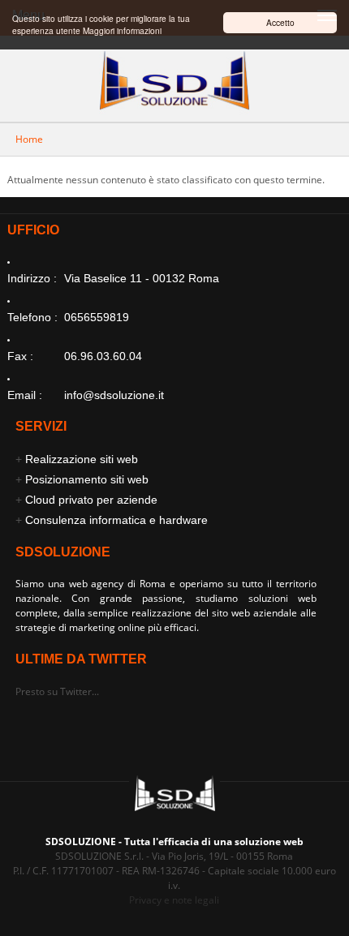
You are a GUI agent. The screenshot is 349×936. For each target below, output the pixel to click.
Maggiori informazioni (122, 30)
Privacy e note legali (174, 900)
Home (29, 139)
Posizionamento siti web (87, 479)
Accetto (280, 22)
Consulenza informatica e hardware (116, 519)
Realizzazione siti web (81, 459)
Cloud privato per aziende (91, 499)
